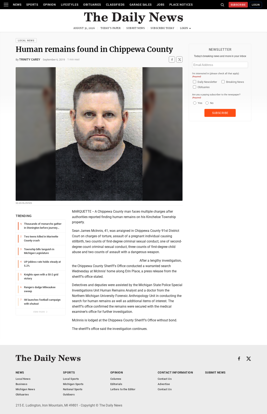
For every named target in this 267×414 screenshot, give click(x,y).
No (211, 103)
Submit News (135, 28)
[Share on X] (179, 59)
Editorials (116, 384)
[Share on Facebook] (172, 59)
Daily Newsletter (207, 81)
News (17, 4)
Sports (32, 4)
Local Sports (71, 378)
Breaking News (235, 81)
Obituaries (92, 4)
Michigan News (25, 389)
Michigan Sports (73, 384)
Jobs (160, 4)
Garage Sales (141, 4)
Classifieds (115, 4)
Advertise (164, 384)
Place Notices (181, 4)
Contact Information (175, 372)
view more (39, 311)
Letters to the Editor (122, 389)
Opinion (49, 4)
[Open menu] (6, 4)
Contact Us (165, 378)
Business (21, 384)
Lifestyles (69, 4)
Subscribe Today (162, 28)
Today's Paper (111, 28)
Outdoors (69, 394)
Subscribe (238, 4)
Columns (115, 378)
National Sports (73, 389)
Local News (26, 40)
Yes (199, 103)
